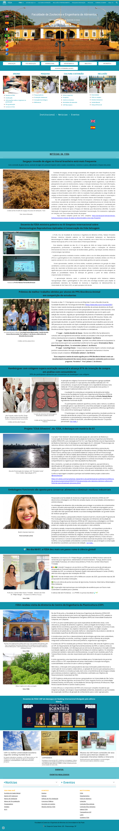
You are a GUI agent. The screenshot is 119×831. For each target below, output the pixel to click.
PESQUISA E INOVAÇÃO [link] (78, 2)
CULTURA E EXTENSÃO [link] (44, 2)
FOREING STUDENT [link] (101, 2)
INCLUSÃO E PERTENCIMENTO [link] (61, 2)
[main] (64, 16)
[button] (117, 2)
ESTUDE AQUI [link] (30, 2)
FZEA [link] (20, 2)
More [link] (109, 2)
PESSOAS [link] (90, 2)
